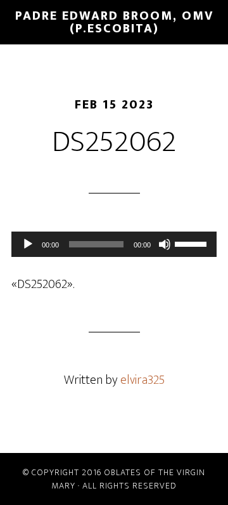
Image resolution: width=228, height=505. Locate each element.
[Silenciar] (164, 244)
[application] (114, 244)
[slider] (192, 243)
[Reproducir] (28, 244)
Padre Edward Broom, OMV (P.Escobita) (114, 22)
